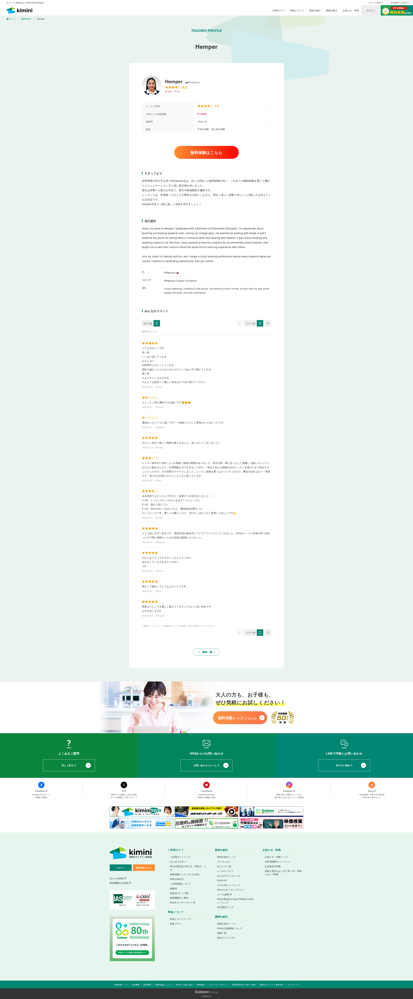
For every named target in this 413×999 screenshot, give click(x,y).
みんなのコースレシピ (228, 875)
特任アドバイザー (226, 937)
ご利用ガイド (278, 10)
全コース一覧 (224, 866)
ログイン (371, 10)
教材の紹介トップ (226, 856)
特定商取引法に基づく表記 (244, 984)
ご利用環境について (180, 883)
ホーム (12, 18)
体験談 (173, 888)
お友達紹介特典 (273, 866)
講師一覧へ (206, 652)
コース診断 (223, 894)
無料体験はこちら (206, 152)
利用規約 (201, 984)
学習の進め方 (177, 879)
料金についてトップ (180, 918)
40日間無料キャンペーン (277, 861)
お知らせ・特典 (351, 10)
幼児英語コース (225, 907)
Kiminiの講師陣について (229, 928)
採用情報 (147, 984)
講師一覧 (222, 933)
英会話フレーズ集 (179, 893)
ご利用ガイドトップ (180, 856)
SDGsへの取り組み (184, 984)
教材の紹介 (315, 10)
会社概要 (136, 984)
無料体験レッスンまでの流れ (185, 874)
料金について (297, 10)
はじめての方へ (178, 861)
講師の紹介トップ (226, 923)
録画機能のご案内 (179, 897)
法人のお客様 (375, 3)
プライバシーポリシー (218, 984)
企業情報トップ (121, 984)
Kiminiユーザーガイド (181, 902)
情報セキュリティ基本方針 (271, 984)
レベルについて (225, 870)
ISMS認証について (163, 984)
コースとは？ (224, 861)
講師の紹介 (331, 10)
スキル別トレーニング (228, 885)
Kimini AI (222, 880)
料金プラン (175, 923)
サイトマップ (293, 984)
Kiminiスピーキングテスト (230, 889)
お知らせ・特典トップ (276, 856)
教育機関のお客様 (399, 3)
